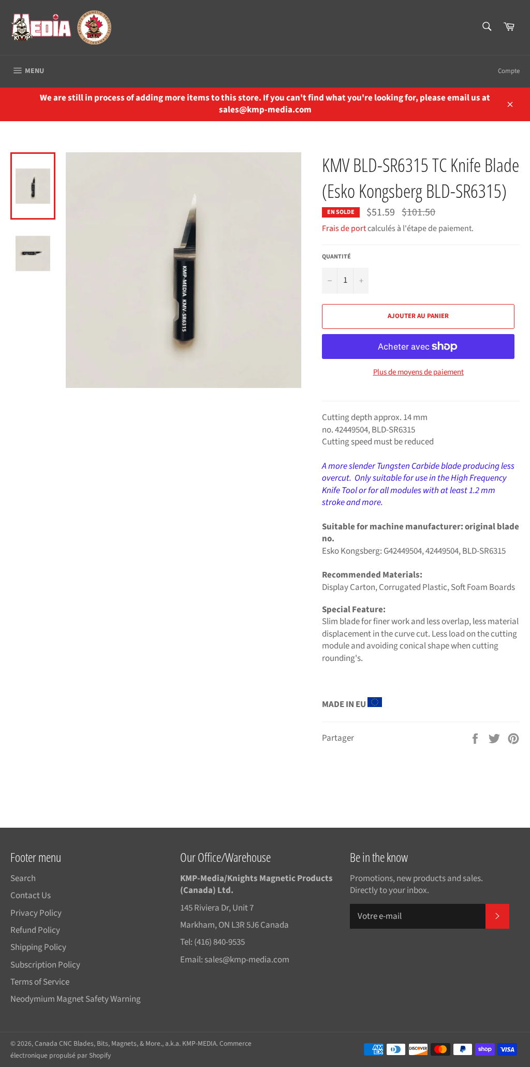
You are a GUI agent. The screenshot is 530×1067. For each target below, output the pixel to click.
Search (23, 878)
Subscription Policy (45, 965)
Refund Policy (35, 930)
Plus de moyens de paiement (418, 372)
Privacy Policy (36, 913)
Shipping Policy (38, 947)
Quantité (336, 257)
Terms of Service (39, 982)
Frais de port (344, 228)
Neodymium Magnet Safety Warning (75, 999)
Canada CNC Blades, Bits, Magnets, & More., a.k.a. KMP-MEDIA (125, 1043)
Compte (509, 71)
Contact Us (30, 895)
